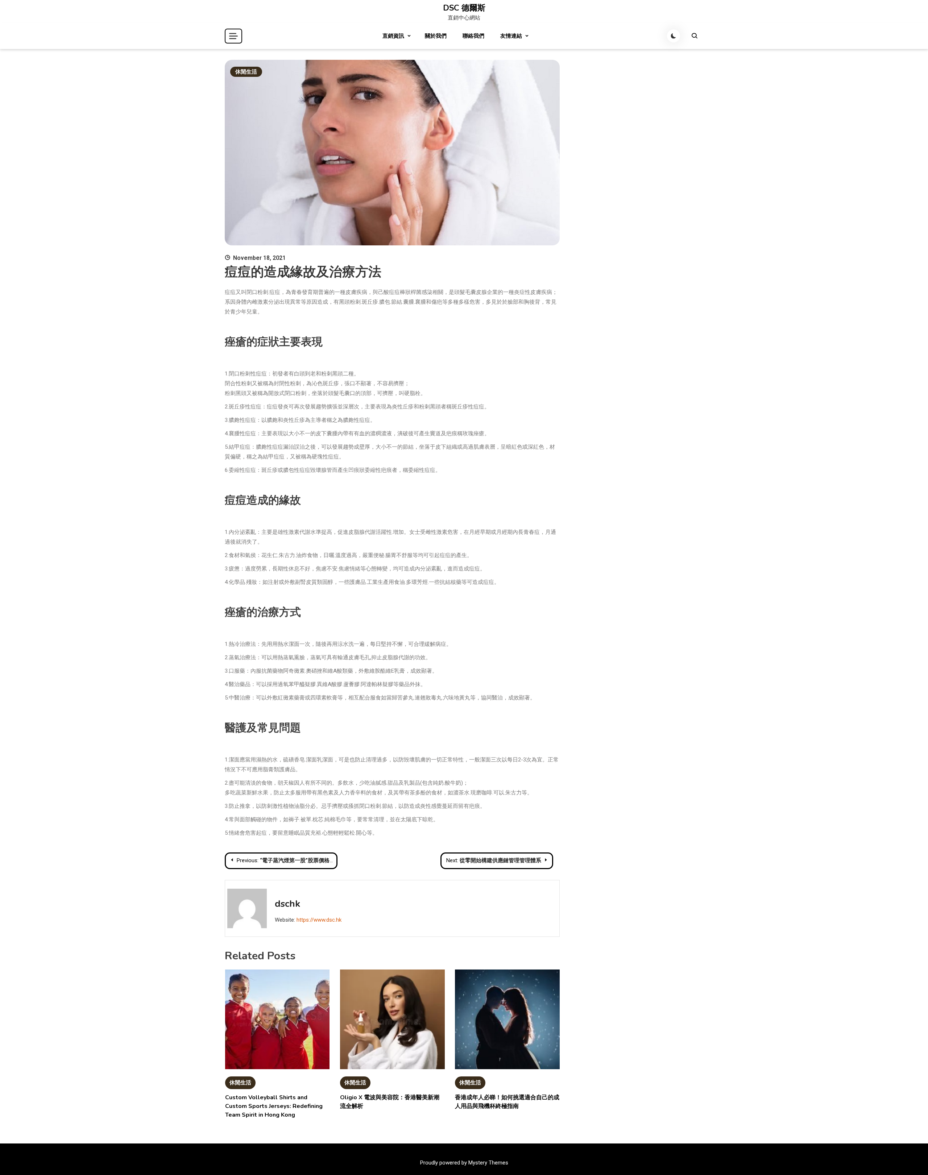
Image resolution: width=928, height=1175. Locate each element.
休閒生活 (246, 71)
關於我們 (436, 36)
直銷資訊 (393, 36)
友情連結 (511, 36)
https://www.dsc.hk (319, 920)
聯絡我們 (473, 36)
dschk (287, 903)
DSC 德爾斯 (464, 8)
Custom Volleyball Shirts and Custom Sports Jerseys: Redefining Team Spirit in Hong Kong (274, 1106)
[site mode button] (673, 35)
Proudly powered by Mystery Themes (464, 1162)
